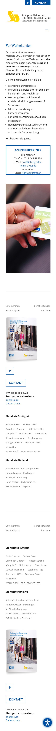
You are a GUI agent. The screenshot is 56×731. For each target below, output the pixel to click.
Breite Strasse (13, 425)
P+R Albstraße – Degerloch (19, 486)
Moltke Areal (25, 434)
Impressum (12, 400)
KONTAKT (41, 2)
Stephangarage (35, 438)
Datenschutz (13, 403)
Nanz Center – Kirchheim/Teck (21, 482)
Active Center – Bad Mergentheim (22, 469)
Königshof (11, 434)
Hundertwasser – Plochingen (20, 473)
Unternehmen (13, 306)
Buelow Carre (29, 425)
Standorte (45, 310)
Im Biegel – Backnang (16, 477)
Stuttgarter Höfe (14, 442)
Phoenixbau (41, 434)
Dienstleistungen (41, 306)
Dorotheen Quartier (15, 429)
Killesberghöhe (36, 429)
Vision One (11, 447)
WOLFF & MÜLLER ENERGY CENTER (23, 451)
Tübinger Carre (32, 442)
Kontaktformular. (31, 172)
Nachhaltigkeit (13, 310)
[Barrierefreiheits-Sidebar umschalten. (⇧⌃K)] (47, 722)
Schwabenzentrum (15, 438)
